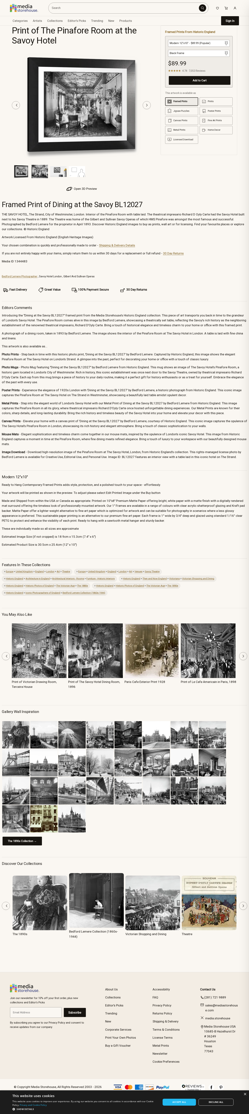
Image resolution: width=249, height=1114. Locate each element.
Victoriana (174, 578)
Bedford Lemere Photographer (19, 276)
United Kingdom (24, 571)
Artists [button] (37, 21)
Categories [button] (20, 21)
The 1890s (172, 585)
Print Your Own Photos (120, 1037)
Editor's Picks (77, 21)
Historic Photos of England (40, 585)
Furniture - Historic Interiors (100, 578)
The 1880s (82, 585)
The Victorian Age (65, 585)
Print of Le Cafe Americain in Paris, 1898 (208, 682)
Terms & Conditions (166, 1029)
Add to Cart (200, 80)
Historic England (14, 578)
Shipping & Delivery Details (117, 245)
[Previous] (16, 105)
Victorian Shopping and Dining (198, 578)
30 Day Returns (173, 253)
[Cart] (226, 8)
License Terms (163, 1037)
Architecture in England (38, 578)
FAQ (155, 997)
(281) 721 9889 (215, 997)
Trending (97, 21)
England (39, 571)
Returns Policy (162, 1013)
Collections (55, 21)
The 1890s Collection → (22, 841)
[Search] (202, 8)
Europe (9, 571)
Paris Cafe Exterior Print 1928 (144, 682)
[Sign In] (235, 8)
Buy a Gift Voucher (118, 1045)
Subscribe (74, 1012)
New (111, 21)
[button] (84, 1109)
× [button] (245, 1094)
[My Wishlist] (217, 8)
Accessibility (161, 989)
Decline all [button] (216, 1102)
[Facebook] (211, 1089)
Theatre (66, 571)
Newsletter (160, 1053)
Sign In (230, 21)
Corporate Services (118, 1029)
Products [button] (125, 21)
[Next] (147, 105)
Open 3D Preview (85, 189)
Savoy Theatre (152, 571)
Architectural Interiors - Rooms (68, 578)
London (50, 571)
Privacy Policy (162, 1005)
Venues (138, 571)
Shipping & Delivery (165, 1021)
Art (58, 571)
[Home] (26, 8)
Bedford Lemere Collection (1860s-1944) (84, 592)
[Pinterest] (221, 1089)
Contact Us (207, 989)
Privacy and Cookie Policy (33, 1105)
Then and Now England (155, 578)
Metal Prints (161, 1045)
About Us (111, 989)
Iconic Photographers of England (43, 592)
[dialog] (124, 1102)
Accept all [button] (179, 1102)
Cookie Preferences (166, 1061)
